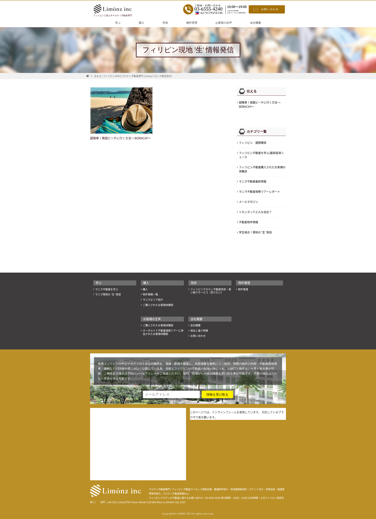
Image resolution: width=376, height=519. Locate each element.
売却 (165, 22)
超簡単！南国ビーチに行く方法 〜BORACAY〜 (120, 138)
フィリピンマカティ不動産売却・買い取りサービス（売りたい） (210, 291)
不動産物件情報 (248, 222)
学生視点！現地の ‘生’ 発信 (255, 232)
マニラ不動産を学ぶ (106, 289)
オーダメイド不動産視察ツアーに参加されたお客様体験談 (163, 332)
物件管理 (191, 22)
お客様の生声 (223, 22)
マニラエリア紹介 (153, 299)
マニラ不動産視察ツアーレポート (259, 191)
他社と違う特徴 (199, 330)
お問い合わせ (198, 336)
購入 (141, 22)
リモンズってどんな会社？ (255, 212)
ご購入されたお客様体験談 (158, 305)
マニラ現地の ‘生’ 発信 (108, 294)
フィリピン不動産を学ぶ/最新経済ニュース (261, 155)
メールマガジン (248, 201)
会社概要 (255, 22)
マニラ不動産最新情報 (252, 181)
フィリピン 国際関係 (252, 142)
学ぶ (118, 22)
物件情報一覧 (150, 294)
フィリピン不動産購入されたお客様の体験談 (262, 169)
